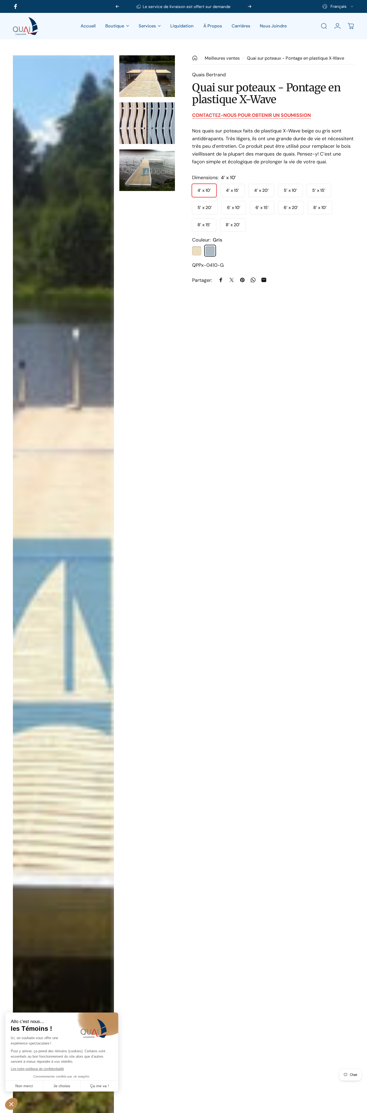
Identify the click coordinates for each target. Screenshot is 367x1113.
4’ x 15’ (232, 190)
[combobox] (338, 6)
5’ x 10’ (290, 190)
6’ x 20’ (291, 207)
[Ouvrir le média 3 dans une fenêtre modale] (147, 123)
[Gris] (210, 250)
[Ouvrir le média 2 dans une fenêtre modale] (147, 76)
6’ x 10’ (233, 207)
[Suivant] (250, 6)
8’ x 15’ (204, 224)
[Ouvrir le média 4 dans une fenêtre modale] (147, 170)
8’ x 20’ (233, 224)
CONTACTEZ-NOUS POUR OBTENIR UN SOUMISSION (251, 115)
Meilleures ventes (222, 58)
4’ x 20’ (261, 190)
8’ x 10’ (320, 207)
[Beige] (196, 250)
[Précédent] (117, 6)
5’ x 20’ (204, 207)
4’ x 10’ (204, 190)
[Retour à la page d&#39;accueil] (194, 58)
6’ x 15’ (262, 207)
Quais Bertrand (209, 74)
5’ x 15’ (318, 190)
